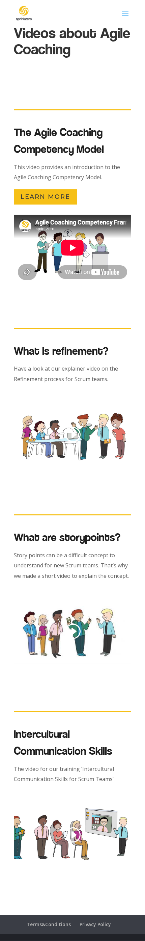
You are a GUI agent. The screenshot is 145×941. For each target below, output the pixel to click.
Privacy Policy (95, 924)
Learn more (45, 196)
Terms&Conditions (49, 924)
